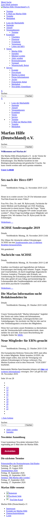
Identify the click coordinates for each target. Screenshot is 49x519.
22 (7, 409)
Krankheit (10, 35)
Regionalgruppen (18, 61)
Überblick (15, 37)
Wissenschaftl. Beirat (20, 65)
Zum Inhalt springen (9, 4)
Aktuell (9, 27)
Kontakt (14, 70)
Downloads (16, 72)
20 (7, 404)
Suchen (4, 93)
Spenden (15, 53)
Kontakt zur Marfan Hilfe (16, 511)
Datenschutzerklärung (15, 513)
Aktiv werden (17, 58)
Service (9, 68)
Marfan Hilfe (16, 51)
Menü (3, 2)
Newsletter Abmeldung (21, 86)
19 (7, 402)
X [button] (2, 98)
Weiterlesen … (7, 222)
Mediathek (15, 84)
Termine (14, 32)
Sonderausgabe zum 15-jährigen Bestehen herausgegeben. (21, 243)
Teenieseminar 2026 (9, 470)
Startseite (10, 25)
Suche (8, 2)
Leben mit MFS (18, 46)
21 (7, 406)
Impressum (10, 508)
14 (7, 390)
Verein (9, 49)
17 (7, 397)
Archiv (14, 79)
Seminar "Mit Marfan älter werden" (15, 478)
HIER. (20, 335)
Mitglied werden (18, 56)
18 (7, 399)
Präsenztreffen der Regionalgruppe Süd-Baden (20, 463)
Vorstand (15, 63)
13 (7, 387)
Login (8, 516)
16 (7, 395)
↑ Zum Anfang (7, 418)
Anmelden (10, 451)
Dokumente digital (19, 82)
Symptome (15, 42)
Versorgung (16, 44)
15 (7, 392)
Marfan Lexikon (18, 75)
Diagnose (15, 39)
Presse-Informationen (20, 77)
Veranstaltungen (12, 30)
